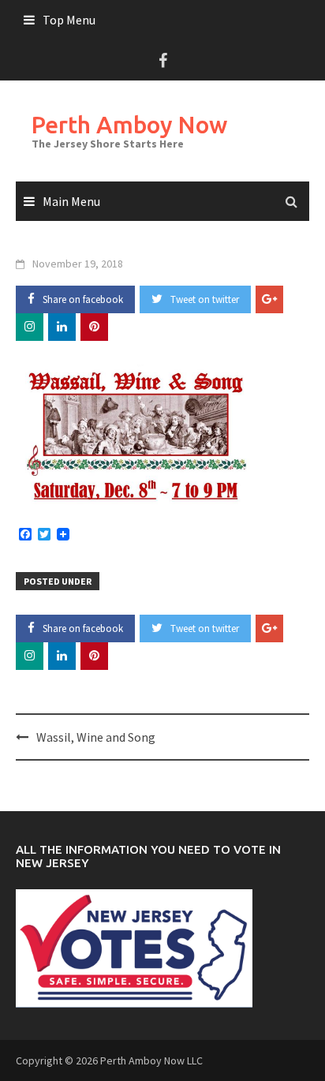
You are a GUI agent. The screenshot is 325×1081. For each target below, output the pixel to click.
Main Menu (71, 201)
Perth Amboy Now (129, 124)
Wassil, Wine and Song (95, 737)
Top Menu (69, 20)
